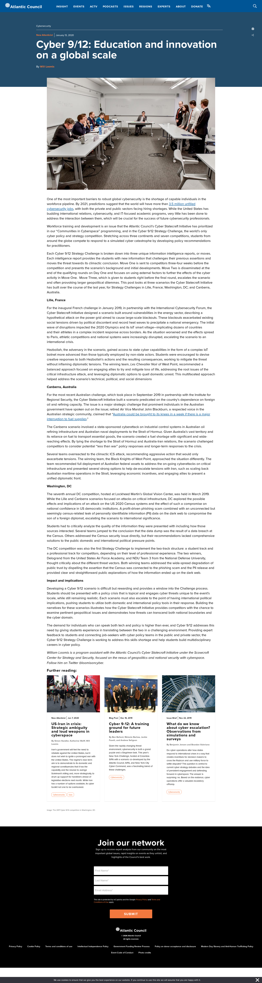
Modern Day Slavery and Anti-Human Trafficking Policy (227, 946)
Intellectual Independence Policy (92, 946)
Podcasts (110, 6)
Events (78, 6)
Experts (164, 6)
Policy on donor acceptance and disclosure (175, 946)
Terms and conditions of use (58, 946)
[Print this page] (253, 28)
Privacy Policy (141, 900)
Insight (62, 6)
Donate (197, 6)
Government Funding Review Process (132, 946)
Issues (129, 6)
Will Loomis (47, 67)
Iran (70, 794)
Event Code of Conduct (122, 952)
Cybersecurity (43, 26)
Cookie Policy (33, 946)
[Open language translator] (209, 6)
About (181, 6)
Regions (145, 6)
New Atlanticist (44, 35)
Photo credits (144, 952)
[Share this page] (253, 35)
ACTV (93, 6)
